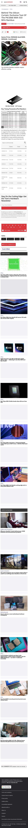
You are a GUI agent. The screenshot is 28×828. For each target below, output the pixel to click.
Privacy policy (5, 798)
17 (20, 227)
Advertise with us (6, 807)
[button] (26, 2)
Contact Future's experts (7, 795)
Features (4, 23)
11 (14, 227)
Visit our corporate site (12, 782)
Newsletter (24, 32)
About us (4, 810)
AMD (22, 239)
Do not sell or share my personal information (12, 819)
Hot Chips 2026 (12, 5)
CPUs (11, 9)
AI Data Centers (23, 5)
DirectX (17, 239)
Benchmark (10, 239)
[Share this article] (2, 32)
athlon (3, 239)
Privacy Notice (19, 213)
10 (11, 227)
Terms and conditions (7, 792)
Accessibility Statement (7, 804)
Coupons (4, 813)
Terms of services (17, 211)
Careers (3, 816)
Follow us (16, 32)
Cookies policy (5, 801)
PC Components (5, 9)
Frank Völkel (11, 23)
